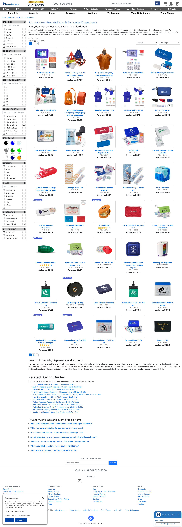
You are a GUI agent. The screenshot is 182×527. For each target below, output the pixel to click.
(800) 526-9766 (97, 470)
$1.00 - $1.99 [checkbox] (15, 61)
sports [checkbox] (15, 208)
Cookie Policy (53, 496)
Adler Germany (60, 510)
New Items (157, 9)
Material (7, 163)
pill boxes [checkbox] (15, 41)
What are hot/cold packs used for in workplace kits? (53, 450)
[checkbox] (6, 143)
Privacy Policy (53, 491)
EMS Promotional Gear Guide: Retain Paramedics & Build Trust (57, 387)
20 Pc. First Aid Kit (162, 110)
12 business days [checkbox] (15, 134)
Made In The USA (144, 491)
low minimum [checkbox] (15, 235)
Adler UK (117, 510)
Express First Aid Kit (133, 340)
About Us (51, 489)
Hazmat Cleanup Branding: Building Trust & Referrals (53, 389)
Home (4, 17)
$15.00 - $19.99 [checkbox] (15, 76)
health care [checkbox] (15, 193)
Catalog (96, 499)
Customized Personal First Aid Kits (163, 151)
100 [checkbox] (15, 96)
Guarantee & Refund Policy (58, 499)
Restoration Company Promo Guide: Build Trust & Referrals (56, 409)
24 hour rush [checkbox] (15, 232)
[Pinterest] (89, 481)
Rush (7, 9)
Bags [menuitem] (51, 13)
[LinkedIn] (98, 481)
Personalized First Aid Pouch (75, 226)
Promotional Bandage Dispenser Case (104, 151)
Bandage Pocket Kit (75, 188)
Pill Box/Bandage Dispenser (162, 73)
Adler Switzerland (90, 510)
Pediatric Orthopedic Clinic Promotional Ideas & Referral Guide (58, 407)
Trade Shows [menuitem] (167, 13)
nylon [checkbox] (15, 169)
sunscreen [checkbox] (15, 44)
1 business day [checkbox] (15, 116)
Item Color (8, 138)
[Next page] (37, 43)
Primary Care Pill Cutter (45, 263)
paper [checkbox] (15, 172)
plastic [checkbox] (15, 175)
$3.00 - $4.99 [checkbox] (15, 67)
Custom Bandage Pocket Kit (133, 189)
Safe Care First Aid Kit (104, 263)
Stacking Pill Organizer (162, 263)
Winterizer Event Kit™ (75, 150)
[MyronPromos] (11, 4)
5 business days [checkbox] (15, 125)
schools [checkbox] (15, 205)
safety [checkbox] (15, 202)
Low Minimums (144, 494)
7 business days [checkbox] (15, 128)
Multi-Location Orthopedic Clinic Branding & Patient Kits (55, 399)
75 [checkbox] (15, 93)
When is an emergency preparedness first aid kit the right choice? (59, 441)
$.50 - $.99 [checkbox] (15, 58)
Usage (6, 183)
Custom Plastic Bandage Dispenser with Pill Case (46, 189)
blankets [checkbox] (15, 32)
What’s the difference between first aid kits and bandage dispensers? (61, 423)
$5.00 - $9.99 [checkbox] (15, 70)
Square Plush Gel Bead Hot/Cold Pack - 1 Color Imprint (133, 265)
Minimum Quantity (12, 80)
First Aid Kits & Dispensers (24, 17)
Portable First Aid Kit (45, 73)
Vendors (141, 504)
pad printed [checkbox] (15, 221)
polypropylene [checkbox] (15, 178)
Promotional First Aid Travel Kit (104, 189)
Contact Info (8, 489)
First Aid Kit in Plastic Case (46, 150)
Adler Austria (75, 510)
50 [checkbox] (15, 90)
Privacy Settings (54, 494)
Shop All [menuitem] (12, 13)
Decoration (9, 212)
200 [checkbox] (15, 105)
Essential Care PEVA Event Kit (104, 341)
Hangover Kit (162, 340)
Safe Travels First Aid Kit (133, 73)
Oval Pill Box (104, 225)
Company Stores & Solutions (104, 491)
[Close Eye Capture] (178, 514)
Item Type (7, 22)
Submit (113, 463)
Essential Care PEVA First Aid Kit (162, 304)
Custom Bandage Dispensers (46, 226)
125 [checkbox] (15, 99)
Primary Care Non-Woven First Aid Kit (163, 226)
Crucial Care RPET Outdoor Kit (46, 304)
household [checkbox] (15, 38)
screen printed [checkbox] (15, 224)
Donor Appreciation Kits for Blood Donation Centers (53, 384)
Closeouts (142, 489)
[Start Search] (157, 3)
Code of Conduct (55, 502)
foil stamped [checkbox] (15, 215)
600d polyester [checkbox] (15, 166)
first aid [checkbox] (15, 35)
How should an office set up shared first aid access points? (56, 432)
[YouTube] (103, 481)
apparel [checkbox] (15, 29)
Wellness (11, 17)
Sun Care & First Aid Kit (104, 110)
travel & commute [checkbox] (15, 47)
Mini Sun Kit (133, 150)
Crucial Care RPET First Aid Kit (133, 304)
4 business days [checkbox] (15, 122)
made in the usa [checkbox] (15, 238)
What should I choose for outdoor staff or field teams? (54, 446)
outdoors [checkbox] (15, 199)
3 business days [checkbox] (15, 119)
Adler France (106, 510)
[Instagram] (94, 481)
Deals (75, 9)
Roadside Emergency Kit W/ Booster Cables (75, 74)
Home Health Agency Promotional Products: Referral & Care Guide (59, 392)
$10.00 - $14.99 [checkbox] (15, 73)
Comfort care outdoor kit (104, 303)
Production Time (11, 109)
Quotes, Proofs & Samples (13, 491)
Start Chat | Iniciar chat (168, 524)
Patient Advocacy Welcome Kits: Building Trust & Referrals (56, 402)
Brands (173, 9)
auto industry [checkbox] (15, 190)
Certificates (97, 502)
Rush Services (143, 496)
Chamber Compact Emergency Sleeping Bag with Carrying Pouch (75, 112)
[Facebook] (84, 481)
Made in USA (39, 9)
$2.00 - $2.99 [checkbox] (15, 64)
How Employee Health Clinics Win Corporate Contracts (55, 397)
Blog (94, 489)
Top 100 (21, 9)
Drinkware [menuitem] (71, 13)
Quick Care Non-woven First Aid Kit (75, 264)
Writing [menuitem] (92, 13)
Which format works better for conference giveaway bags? (56, 428)
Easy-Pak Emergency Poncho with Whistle (104, 74)
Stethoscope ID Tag (75, 303)
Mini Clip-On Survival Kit (46, 110)
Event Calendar (92, 9)
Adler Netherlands (132, 510)
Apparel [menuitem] (32, 13)
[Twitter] (79, 481)
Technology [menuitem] (113, 13)
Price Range (9, 51)
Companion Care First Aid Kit (75, 341)
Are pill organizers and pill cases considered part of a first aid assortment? (63, 437)
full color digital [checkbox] (15, 218)
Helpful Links (9, 229)
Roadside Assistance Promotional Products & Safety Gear (56, 412)
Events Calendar (99, 496)
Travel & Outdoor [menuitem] (140, 13)
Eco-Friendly (58, 9)
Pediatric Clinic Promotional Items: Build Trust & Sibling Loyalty (58, 404)
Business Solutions (136, 9)
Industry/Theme (114, 9)
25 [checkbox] (15, 87)
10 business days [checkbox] (15, 131)
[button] (91, 518)
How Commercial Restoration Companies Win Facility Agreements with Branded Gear (67, 394)
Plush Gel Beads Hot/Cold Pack (133, 226)
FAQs (50, 504)
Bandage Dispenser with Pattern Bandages (46, 341)
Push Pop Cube (162, 188)
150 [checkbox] (15, 102)
